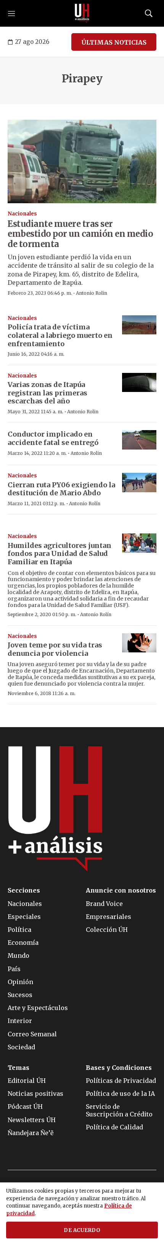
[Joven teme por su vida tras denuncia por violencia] (139, 643)
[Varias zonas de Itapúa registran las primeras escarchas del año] (139, 382)
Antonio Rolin (91, 293)
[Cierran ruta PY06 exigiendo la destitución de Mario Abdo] (139, 482)
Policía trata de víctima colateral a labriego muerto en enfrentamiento (60, 335)
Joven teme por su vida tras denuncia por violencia (55, 649)
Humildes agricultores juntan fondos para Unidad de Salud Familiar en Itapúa (59, 553)
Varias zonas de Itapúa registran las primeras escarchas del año (47, 392)
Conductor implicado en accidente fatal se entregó (53, 438)
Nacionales (22, 213)
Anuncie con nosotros (121, 890)
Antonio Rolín (84, 503)
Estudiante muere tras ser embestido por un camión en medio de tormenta (80, 233)
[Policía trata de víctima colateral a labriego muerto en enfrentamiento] (139, 325)
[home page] (82, 13)
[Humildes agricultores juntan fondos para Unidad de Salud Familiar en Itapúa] (139, 543)
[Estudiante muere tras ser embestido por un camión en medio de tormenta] (82, 162)
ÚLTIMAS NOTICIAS (113, 42)
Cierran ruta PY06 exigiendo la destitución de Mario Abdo (61, 489)
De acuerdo (82, 1230)
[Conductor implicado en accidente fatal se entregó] (139, 440)
